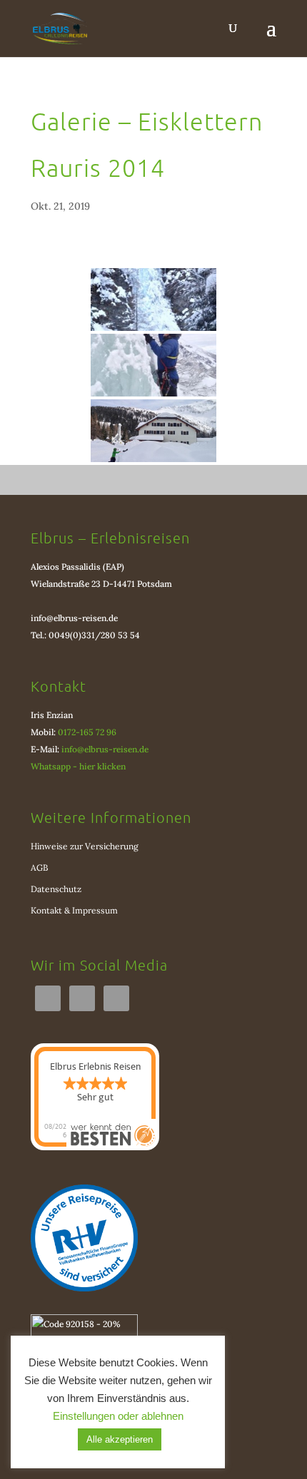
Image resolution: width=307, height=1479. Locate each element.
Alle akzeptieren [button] (119, 1439)
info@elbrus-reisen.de (74, 618)
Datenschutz (56, 889)
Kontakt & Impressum (74, 910)
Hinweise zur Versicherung (85, 846)
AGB (39, 867)
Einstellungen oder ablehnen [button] (118, 1416)
